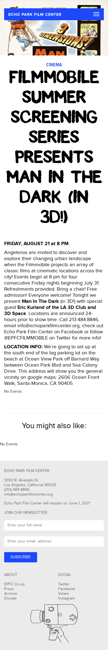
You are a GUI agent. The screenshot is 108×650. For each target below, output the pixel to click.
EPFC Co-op (14, 584)
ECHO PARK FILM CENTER (34, 14)
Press (9, 589)
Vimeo (63, 593)
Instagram (66, 598)
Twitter (64, 584)
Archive (10, 593)
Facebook (66, 589)
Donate (10, 598)
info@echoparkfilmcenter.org (28, 494)
